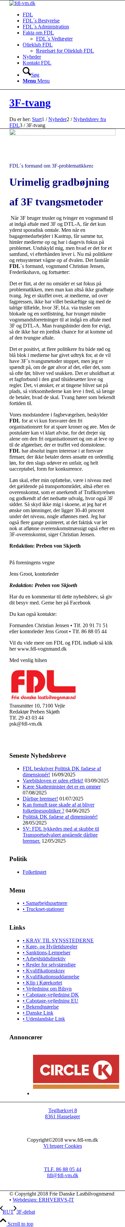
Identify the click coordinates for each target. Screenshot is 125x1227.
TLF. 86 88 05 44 (62, 1169)
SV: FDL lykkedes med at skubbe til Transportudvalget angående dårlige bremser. (61, 835)
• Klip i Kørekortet (42, 982)
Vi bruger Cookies (62, 1146)
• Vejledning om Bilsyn (47, 989)
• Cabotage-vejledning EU (50, 1001)
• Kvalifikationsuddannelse (51, 976)
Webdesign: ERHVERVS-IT (43, 1200)
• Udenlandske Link (44, 1019)
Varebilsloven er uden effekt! (53, 780)
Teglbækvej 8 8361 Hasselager (62, 1113)
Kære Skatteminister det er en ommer (62, 786)
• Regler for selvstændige (49, 964)
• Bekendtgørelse (41, 1007)
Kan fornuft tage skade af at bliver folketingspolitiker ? (58, 808)
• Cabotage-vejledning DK (51, 995)
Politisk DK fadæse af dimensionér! (60, 817)
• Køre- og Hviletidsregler (50, 946)
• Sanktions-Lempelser (46, 952)
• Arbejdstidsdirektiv (44, 958)
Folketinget (34, 872)
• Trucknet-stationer (43, 909)
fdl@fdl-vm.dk (62, 1175)
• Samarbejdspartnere (45, 903)
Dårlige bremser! (40, 798)
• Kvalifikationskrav (44, 970)
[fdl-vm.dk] (22, 3)
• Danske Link (38, 1013)
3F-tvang (30, 103)
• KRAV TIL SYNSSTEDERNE (58, 940)
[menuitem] (69, 15)
